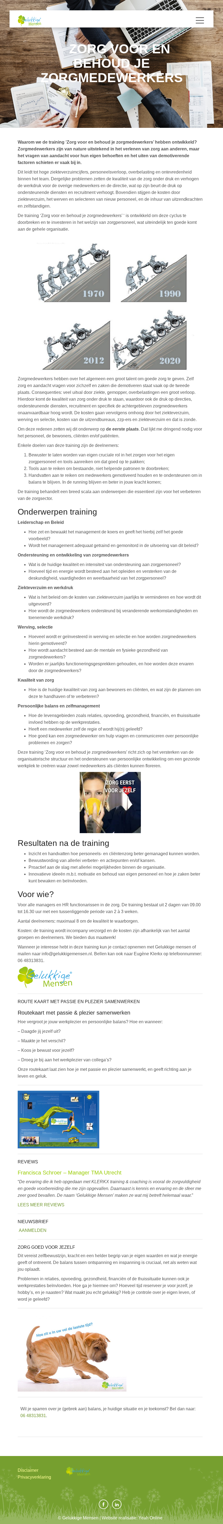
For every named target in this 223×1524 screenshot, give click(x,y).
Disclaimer (28, 1470)
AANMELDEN (33, 1230)
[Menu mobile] (200, 21)
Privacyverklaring (34, 1477)
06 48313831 (33, 1415)
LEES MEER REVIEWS (41, 1204)
